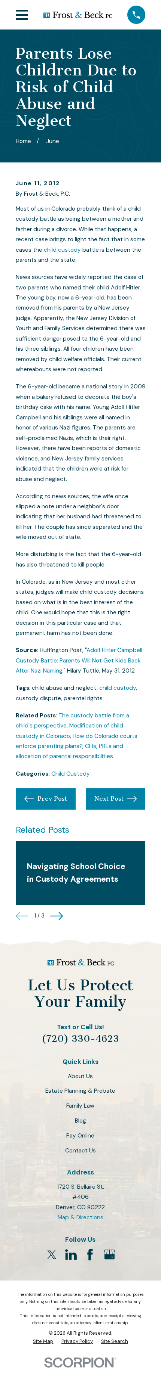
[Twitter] (52, 1254)
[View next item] (56, 916)
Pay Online (80, 1135)
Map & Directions (80, 1217)
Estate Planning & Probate (80, 1091)
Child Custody (70, 774)
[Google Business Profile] (109, 1254)
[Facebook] (90, 1254)
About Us (80, 1076)
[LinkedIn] (71, 1254)
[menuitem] (43, 1341)
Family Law (80, 1105)
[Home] (78, 14)
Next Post (109, 798)
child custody (62, 250)
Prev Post (52, 798)
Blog (80, 1120)
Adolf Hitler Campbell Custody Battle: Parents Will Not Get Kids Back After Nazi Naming (79, 660)
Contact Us (80, 1150)
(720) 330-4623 (80, 1038)
